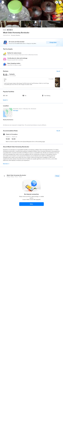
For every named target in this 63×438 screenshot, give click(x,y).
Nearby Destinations (8, 119)
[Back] (3, 2)
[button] (7, 112)
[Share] (60, 2)
